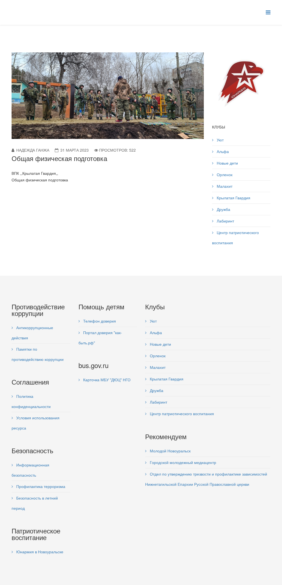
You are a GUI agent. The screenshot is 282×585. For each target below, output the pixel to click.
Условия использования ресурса (35, 423)
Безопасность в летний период (35, 503)
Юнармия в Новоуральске (39, 551)
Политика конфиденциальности (31, 401)
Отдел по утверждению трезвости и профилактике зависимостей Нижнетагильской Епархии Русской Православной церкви (206, 479)
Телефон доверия (99, 321)
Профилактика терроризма (40, 486)
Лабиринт (225, 221)
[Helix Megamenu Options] (268, 12)
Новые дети (227, 163)
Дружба (223, 209)
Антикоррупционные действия (32, 332)
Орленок (224, 174)
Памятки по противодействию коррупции (38, 354)
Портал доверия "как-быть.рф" (100, 337)
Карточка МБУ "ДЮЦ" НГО (106, 379)
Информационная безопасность (30, 470)
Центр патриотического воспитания (235, 237)
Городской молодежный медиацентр (182, 462)
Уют (220, 140)
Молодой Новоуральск (170, 450)
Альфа (222, 151)
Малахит (224, 186)
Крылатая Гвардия (233, 197)
